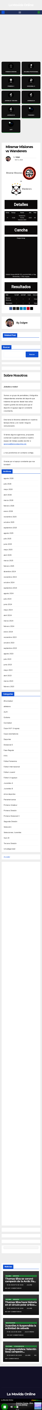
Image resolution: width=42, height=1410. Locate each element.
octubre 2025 (9, 522)
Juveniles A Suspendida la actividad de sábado (20, 1327)
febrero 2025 (9, 566)
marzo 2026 (8, 500)
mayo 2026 (8, 489)
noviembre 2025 (10, 517)
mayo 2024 (8, 610)
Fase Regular (9, 750)
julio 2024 (7, 599)
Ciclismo (7, 717)
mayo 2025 (8, 550)
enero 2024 (8, 632)
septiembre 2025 (10, 528)
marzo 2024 (8, 621)
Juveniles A (8, 783)
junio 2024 (8, 604)
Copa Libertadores (11, 734)
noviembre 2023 (10, 637)
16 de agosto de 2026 (15, 1285)
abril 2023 (8, 676)
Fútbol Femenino (10, 761)
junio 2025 (8, 544)
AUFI (6, 712)
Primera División (10, 810)
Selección (7, 827)
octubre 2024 (9, 582)
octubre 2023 (9, 643)
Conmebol (8, 723)
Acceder (7, 857)
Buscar (6, 347)
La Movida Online (21, 5)
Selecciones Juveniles (12, 832)
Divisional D (8, 745)
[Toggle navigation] (20, 12)
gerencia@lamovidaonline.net (15, 444)
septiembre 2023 (10, 648)
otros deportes (9, 794)
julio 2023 (7, 659)
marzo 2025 (8, 560)
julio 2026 (7, 484)
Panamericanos (10, 800)
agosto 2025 (8, 533)
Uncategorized (9, 849)
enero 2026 (8, 511)
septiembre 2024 (10, 588)
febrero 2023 (9, 686)
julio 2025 (7, 539)
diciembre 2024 (10, 571)
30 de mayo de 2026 (14, 1355)
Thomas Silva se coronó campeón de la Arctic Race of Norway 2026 (21, 1281)
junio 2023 (8, 665)
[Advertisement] (21, 37)
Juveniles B (8, 789)
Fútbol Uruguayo (10, 778)
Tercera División (10, 843)
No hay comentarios (13, 1288)
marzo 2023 (8, 681)
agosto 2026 (8, 478)
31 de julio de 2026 (14, 1332)
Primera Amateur (10, 805)
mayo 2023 (8, 670)
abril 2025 (8, 555)
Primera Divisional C (12, 816)
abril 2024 (8, 615)
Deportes (7, 739)
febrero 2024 (9, 626)
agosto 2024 (9, 593)
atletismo (7, 706)
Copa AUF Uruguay (11, 728)
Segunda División (10, 821)
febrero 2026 (9, 506)
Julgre (18, 157)
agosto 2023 (8, 654)
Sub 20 (6, 838)
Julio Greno (29, 1332)
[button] (35, 12)
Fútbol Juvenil (9, 772)
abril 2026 (8, 495)
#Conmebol (8, 701)
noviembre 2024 (10, 577)
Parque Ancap (21, 238)
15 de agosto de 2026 (15, 1308)
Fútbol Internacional (12, 767)
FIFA (5, 756)
